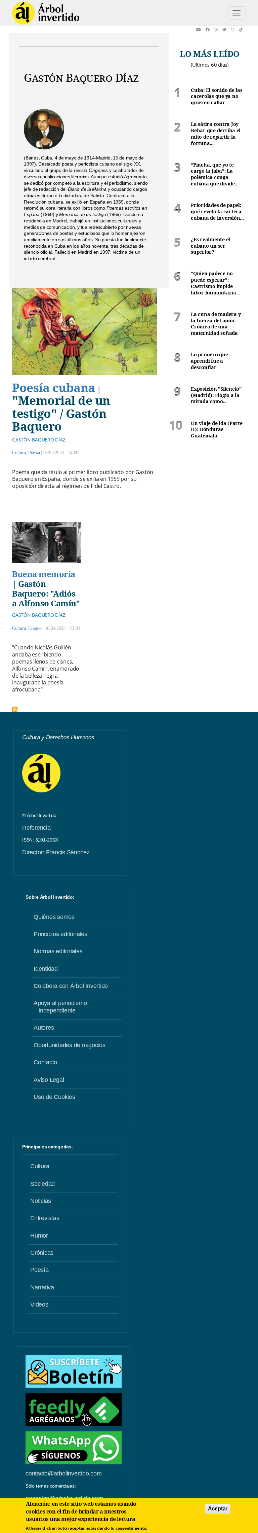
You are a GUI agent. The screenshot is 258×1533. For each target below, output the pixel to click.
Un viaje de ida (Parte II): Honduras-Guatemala (217, 429)
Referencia (36, 827)
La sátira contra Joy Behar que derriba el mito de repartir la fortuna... (216, 133)
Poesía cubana (53, 387)
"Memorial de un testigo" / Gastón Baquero (61, 413)
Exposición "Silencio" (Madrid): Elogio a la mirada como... (216, 395)
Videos (39, 1304)
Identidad (46, 968)
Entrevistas (44, 1218)
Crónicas (41, 1252)
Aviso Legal (49, 1079)
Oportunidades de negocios (69, 1045)
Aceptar (217, 1508)
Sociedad (42, 1183)
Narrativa (42, 1287)
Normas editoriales (58, 951)
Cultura (19, 452)
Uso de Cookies (54, 1097)
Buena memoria (43, 573)
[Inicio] (45, 13)
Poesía (34, 452)
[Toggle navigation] (236, 13)
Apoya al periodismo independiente (60, 1007)
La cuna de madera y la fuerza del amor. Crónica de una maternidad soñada (216, 323)
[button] (200, 29)
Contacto (45, 1062)
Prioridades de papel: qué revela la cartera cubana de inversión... (217, 211)
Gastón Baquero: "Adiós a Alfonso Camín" (46, 593)
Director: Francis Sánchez (56, 852)
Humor (39, 1235)
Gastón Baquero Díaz (38, 439)
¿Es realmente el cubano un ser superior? (210, 246)
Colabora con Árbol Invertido (71, 986)
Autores (44, 1027)
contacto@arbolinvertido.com (63, 1473)
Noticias (40, 1201)
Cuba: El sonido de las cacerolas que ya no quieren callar (217, 96)
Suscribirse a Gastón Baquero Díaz (14, 709)
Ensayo (35, 628)
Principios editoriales (60, 934)
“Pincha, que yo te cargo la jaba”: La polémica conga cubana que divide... (215, 174)
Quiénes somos (54, 917)
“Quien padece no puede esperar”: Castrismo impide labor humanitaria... (215, 283)
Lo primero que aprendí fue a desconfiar (209, 361)
